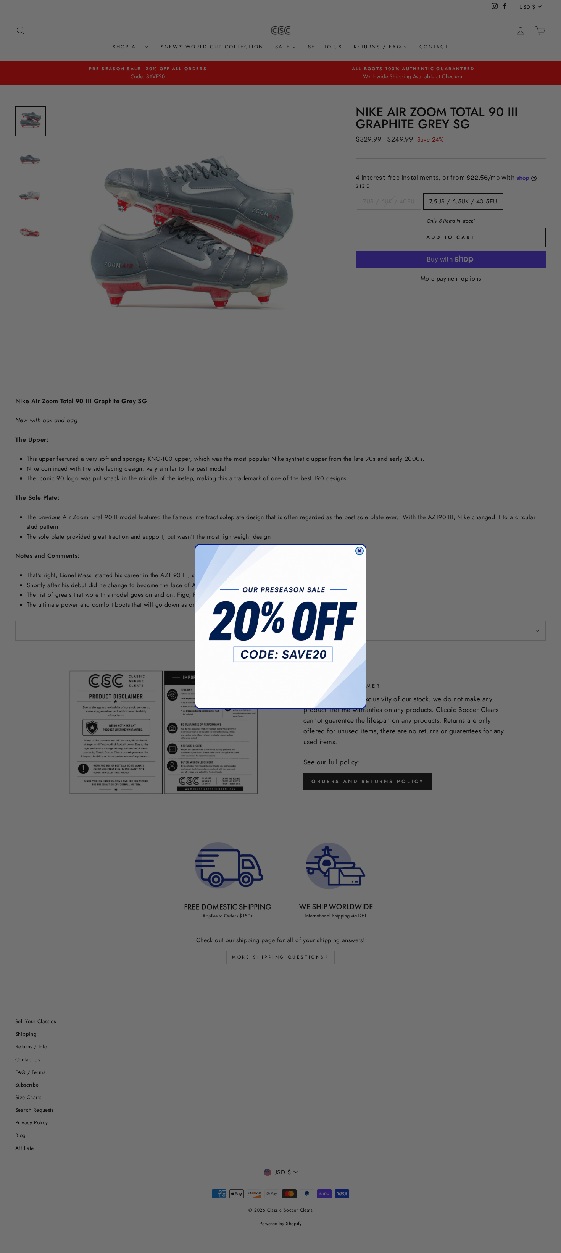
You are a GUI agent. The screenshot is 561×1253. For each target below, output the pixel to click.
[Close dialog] (359, 551)
